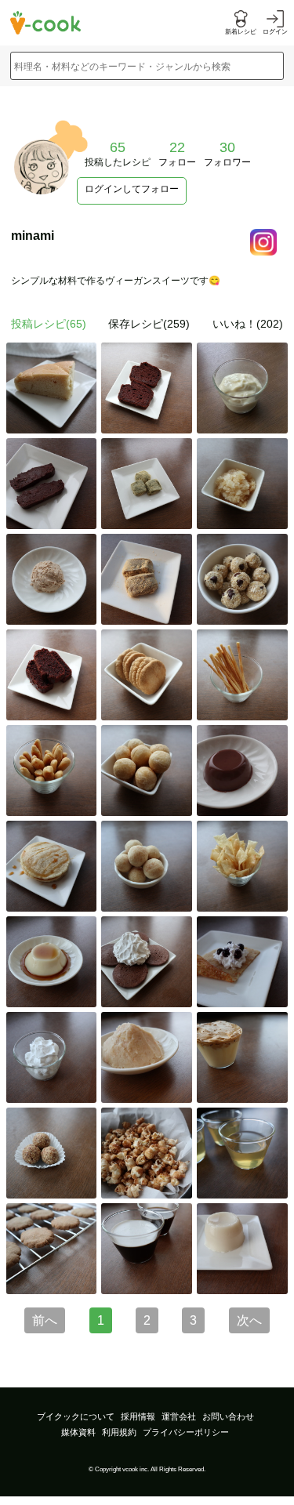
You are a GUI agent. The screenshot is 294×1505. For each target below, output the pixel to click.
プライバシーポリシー (186, 1432)
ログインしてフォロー (132, 188)
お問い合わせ (228, 1416)
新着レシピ (240, 31)
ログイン (275, 31)
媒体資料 (78, 1432)
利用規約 (119, 1432)
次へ (249, 1320)
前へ (44, 1320)
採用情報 (138, 1416)
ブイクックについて (75, 1416)
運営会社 (179, 1416)
